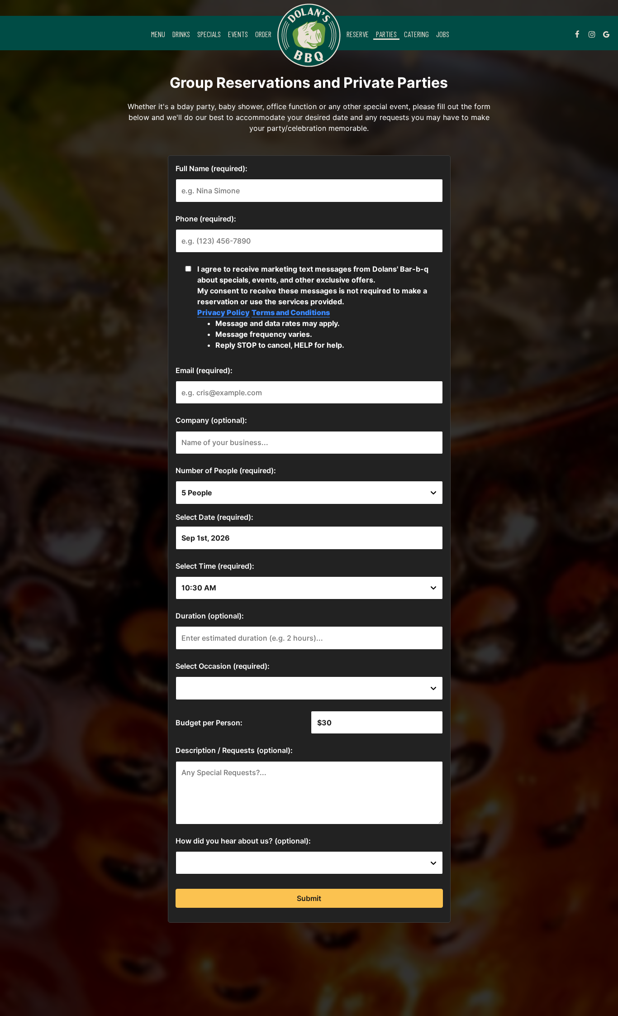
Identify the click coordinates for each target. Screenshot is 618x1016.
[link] (309, 35)
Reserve (358, 33)
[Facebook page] (577, 34)
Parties (386, 33)
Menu (158, 33)
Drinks (181, 33)
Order (263, 33)
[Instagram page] (592, 34)
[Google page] (606, 34)
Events (238, 33)
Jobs (442, 33)
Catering (416, 33)
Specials (209, 33)
